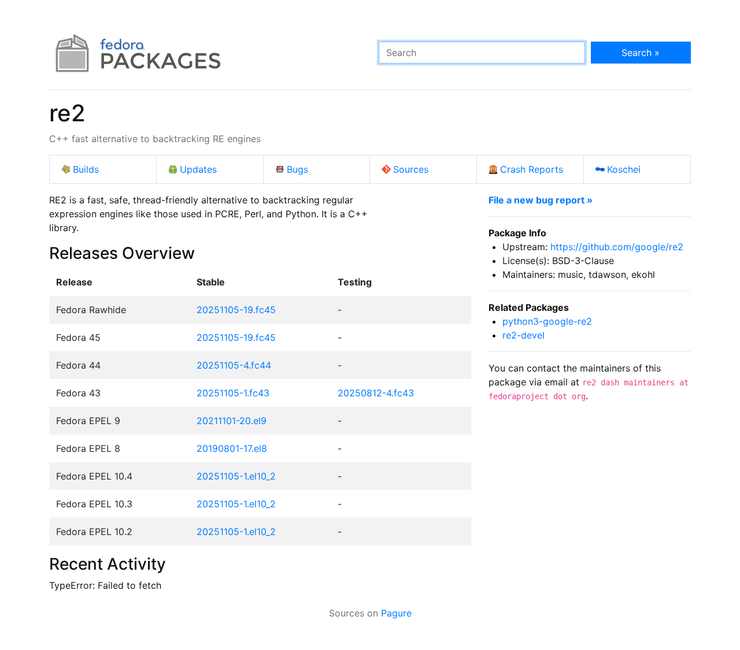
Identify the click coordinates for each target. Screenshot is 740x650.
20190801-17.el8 (232, 448)
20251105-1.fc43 (233, 393)
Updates (198, 169)
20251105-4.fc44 (234, 365)
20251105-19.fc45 (236, 309)
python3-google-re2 (547, 321)
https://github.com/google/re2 (616, 246)
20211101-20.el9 (232, 420)
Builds (86, 169)
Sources (410, 169)
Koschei (624, 169)
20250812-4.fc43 (376, 393)
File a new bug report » (541, 200)
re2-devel (523, 335)
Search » (640, 52)
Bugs (297, 169)
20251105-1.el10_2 (236, 476)
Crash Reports (531, 169)
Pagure (396, 613)
